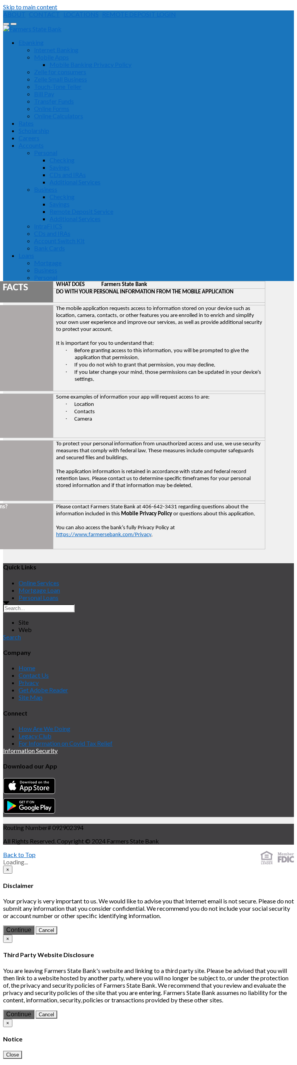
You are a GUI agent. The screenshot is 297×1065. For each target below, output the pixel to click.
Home (27, 667)
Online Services (39, 582)
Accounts (31, 145)
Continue (18, 930)
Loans (26, 255)
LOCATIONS (81, 14)
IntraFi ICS (48, 226)
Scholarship (34, 130)
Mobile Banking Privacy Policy (90, 64)
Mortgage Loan (39, 590)
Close (12, 1055)
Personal (45, 152)
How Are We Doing (44, 728)
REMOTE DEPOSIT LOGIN (139, 14)
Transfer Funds (54, 101)
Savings (60, 167)
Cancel (46, 930)
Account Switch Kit (59, 240)
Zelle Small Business (60, 79)
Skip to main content (30, 6)
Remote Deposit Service (81, 211)
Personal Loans (38, 597)
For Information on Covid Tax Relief (66, 743)
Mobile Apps (51, 57)
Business (45, 189)
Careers (29, 137)
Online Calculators (58, 115)
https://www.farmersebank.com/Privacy (103, 535)
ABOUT (14, 14)
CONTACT (44, 14)
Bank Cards (49, 248)
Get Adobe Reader (43, 690)
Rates (26, 123)
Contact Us (34, 675)
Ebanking (31, 42)
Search (12, 637)
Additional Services (75, 182)
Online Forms (51, 108)
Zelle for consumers (60, 71)
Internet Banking (56, 49)
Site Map (31, 697)
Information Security (30, 750)
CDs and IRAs (68, 174)
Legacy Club (35, 736)
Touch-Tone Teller (58, 86)
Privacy (29, 682)
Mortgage (47, 262)
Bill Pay (44, 93)
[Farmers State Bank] (32, 28)
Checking (62, 160)
